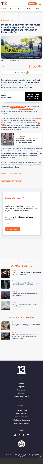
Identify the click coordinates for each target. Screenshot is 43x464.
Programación (21, 390)
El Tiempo (30, 9)
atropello (16, 178)
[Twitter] (19, 435)
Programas (21, 387)
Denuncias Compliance (21, 423)
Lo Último (4, 9)
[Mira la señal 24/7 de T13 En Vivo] (32, 3)
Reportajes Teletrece (17, 9)
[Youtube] (28, 435)
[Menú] (40, 4)
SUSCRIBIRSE (12, 229)
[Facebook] (24, 435)
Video (38, 9)
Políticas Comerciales (21, 417)
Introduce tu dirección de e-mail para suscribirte (19, 218)
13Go (21, 400)
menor (5, 178)
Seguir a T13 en (20, 73)
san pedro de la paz (11, 182)
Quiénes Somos (21, 410)
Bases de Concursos (21, 396)
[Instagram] (15, 435)
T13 (2, 66)
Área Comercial (21, 414)
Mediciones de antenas (21, 420)
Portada (21, 383)
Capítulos (21, 393)
